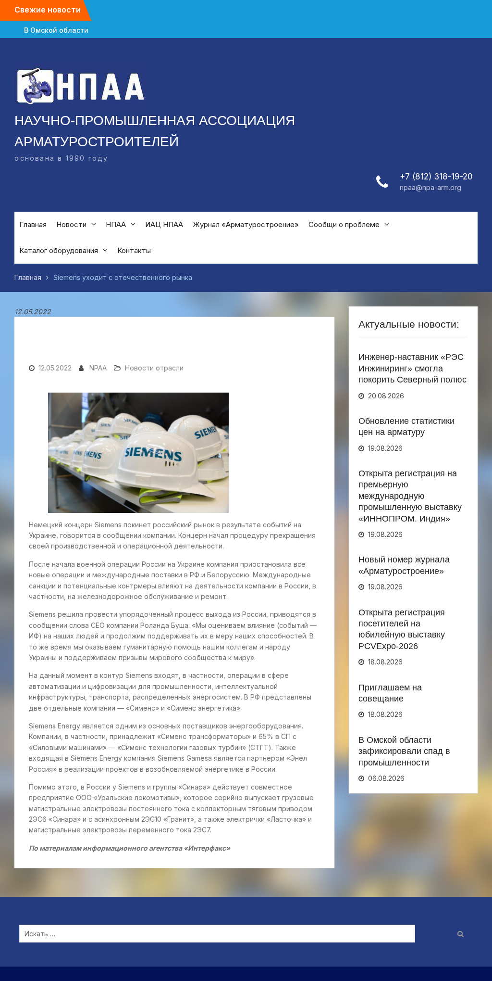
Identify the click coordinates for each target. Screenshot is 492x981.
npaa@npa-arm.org (430, 187)
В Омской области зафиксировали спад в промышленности (404, 751)
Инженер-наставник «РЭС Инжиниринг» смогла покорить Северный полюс (412, 368)
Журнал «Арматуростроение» (246, 224)
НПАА (116, 224)
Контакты (134, 250)
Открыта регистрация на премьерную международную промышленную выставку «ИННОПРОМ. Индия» (410, 496)
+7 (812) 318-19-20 (436, 176)
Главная (33, 224)
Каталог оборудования (58, 250)
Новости (71, 224)
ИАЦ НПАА (164, 224)
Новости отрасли (154, 368)
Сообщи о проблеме (344, 224)
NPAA (98, 368)
